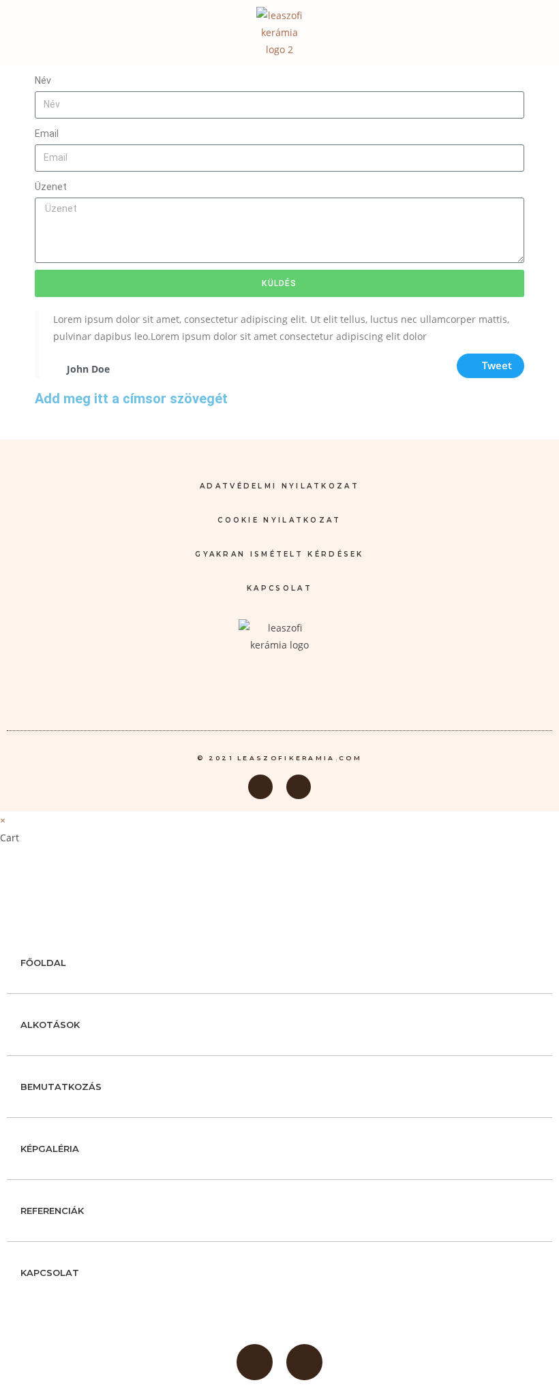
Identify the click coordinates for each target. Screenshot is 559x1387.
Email (47, 133)
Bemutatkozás (61, 1086)
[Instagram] (298, 787)
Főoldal (43, 962)
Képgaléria (49, 1148)
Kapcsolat (279, 588)
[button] (535, 32)
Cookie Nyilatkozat (279, 520)
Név (43, 80)
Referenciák (52, 1210)
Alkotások (50, 1024)
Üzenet (51, 186)
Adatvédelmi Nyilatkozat (279, 486)
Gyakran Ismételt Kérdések (279, 554)
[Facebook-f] (260, 787)
